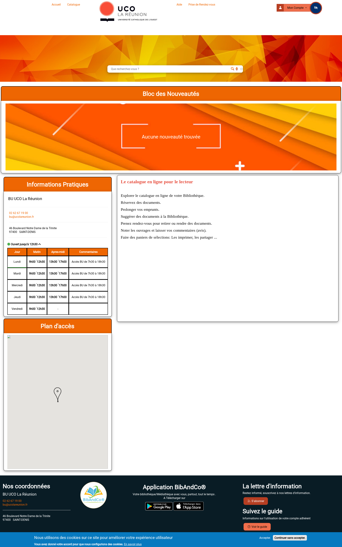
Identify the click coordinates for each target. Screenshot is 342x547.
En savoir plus (133, 544)
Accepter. (265, 538)
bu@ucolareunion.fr (21, 216)
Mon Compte (295, 7)
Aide (179, 4)
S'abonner (257, 501)
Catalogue (73, 4)
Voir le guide (259, 526)
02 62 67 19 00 (18, 213)
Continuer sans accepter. (289, 538)
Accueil (56, 4)
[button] (57, 394)
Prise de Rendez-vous (201, 4)
